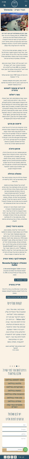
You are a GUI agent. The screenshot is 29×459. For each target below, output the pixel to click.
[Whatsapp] (5, 457)
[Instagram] (12, 457)
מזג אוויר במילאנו (14, 397)
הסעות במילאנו (14, 390)
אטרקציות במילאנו (14, 387)
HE (5, 2)
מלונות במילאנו (14, 383)
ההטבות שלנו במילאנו (14, 394)
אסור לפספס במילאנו (14, 379)
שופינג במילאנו (14, 401)
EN (3, 2)
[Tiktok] (8, 457)
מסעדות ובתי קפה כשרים (14, 406)
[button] (26, 5)
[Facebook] (15, 457)
